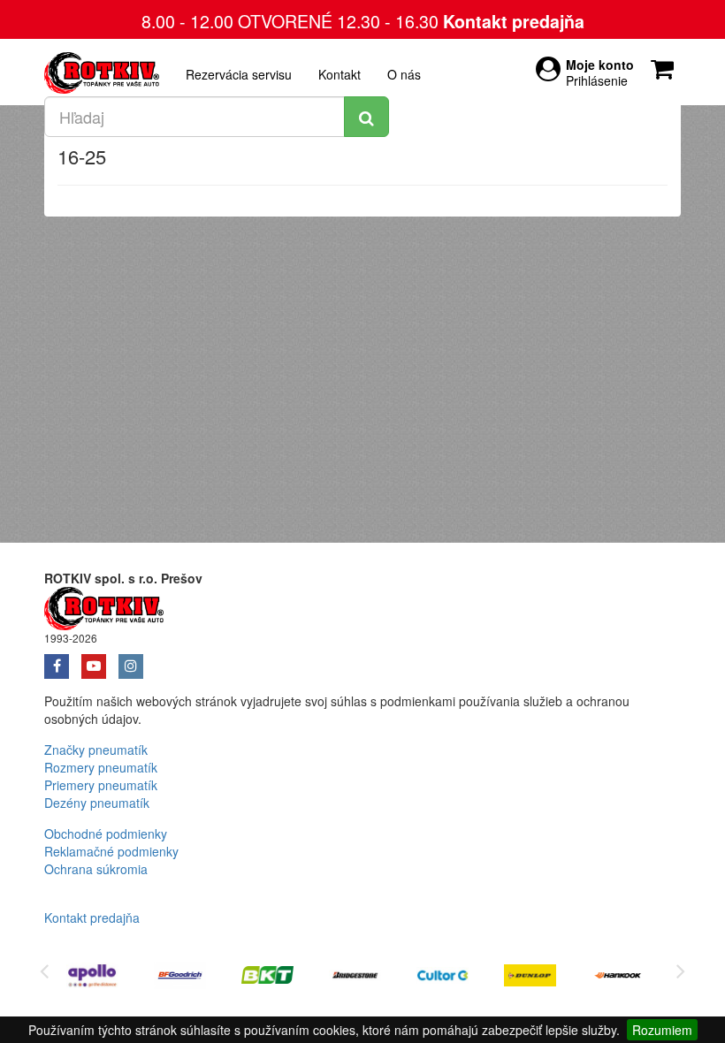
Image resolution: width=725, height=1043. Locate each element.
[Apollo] (92, 978)
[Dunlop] (530, 978)
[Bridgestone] (355, 978)
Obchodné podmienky (105, 833)
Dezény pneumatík (96, 802)
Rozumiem (662, 1030)
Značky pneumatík (96, 749)
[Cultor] (442, 978)
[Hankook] (617, 978)
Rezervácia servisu (239, 74)
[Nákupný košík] (666, 64)
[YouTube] (99, 660)
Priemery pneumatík (100, 785)
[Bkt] (267, 978)
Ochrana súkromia (96, 869)
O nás (404, 74)
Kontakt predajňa (513, 21)
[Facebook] (62, 660)
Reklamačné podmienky (111, 851)
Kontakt (339, 74)
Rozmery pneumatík (100, 767)
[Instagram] (135, 660)
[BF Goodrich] (180, 978)
